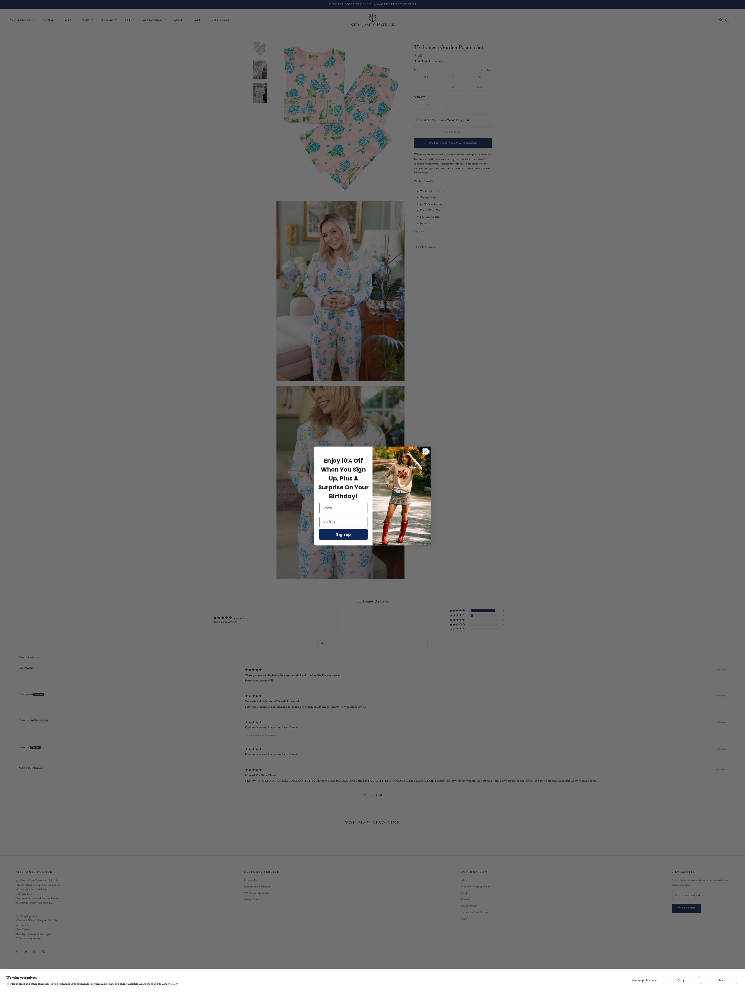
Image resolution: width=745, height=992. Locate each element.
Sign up (343, 534)
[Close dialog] (425, 451)
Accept (681, 980)
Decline (719, 980)
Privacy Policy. (170, 984)
